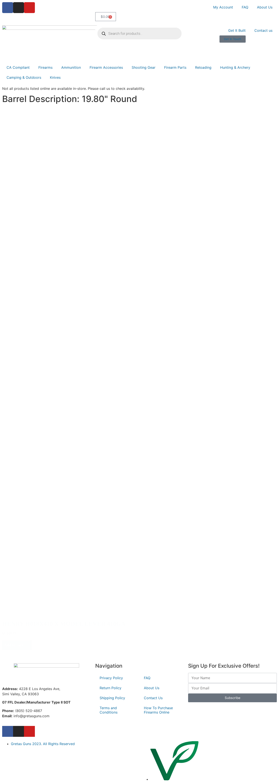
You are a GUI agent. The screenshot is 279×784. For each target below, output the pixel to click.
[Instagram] (18, 7)
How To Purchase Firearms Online (158, 710)
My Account (223, 7)
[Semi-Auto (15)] (23, 363)
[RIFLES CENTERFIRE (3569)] (33, 139)
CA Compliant (18, 67)
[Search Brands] (28, 219)
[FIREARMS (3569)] (33, 130)
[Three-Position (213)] (36, 486)
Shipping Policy (112, 698)
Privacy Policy (111, 678)
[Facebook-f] (7, 731)
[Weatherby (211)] (28, 229)
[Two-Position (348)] (36, 481)
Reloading (203, 67)
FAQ (245, 7)
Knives (55, 77)
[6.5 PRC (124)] (25, 189)
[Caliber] (25, 175)
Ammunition (71, 67)
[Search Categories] (33, 126)
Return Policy (110, 688)
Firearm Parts (175, 67)
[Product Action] (23, 350)
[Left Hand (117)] (21, 314)
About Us (264, 7)
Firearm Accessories (106, 67)
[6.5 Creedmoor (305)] (25, 180)
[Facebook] (7, 7)
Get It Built (237, 30)
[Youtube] (29, 7)
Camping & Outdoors (24, 77)
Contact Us (153, 698)
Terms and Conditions (108, 710)
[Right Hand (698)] (21, 309)
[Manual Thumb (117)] (36, 490)
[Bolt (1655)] (23, 354)
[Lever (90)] (23, 359)
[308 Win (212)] (25, 184)
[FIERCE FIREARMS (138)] (28, 233)
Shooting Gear (143, 67)
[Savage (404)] (28, 224)
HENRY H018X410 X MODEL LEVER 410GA (63, 623)
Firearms (45, 67)
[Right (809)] (21, 305)
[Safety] (36, 477)
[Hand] (21, 300)
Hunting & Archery (235, 67)
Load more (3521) (21, 654)
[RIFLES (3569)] (33, 135)
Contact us (263, 30)
